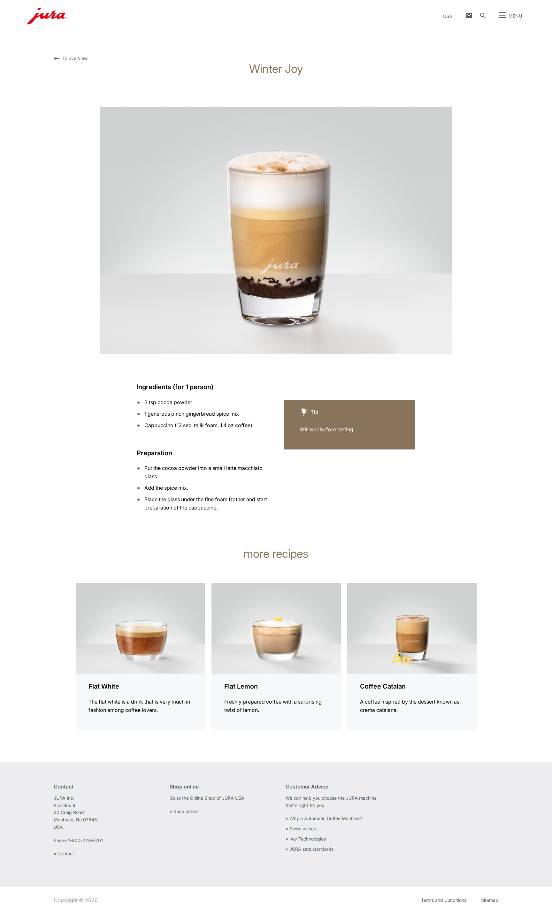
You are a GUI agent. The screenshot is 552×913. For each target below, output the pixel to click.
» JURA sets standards (310, 849)
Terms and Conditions (443, 900)
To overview (75, 58)
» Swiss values (301, 828)
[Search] (483, 15)
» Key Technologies (306, 838)
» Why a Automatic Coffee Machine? (324, 818)
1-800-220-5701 (85, 840)
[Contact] (469, 15)
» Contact (64, 853)
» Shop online (184, 811)
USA (447, 16)
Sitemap (489, 900)
